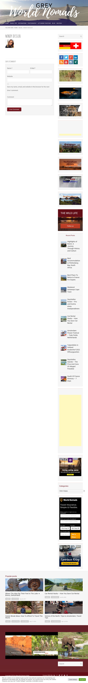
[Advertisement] (70, 420)
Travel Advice (55, 597)
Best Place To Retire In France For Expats (73, 277)
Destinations (22, 23)
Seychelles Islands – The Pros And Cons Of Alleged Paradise (73, 364)
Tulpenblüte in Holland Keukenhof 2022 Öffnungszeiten (73, 348)
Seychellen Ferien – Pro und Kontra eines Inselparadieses (73, 304)
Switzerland (15, 599)
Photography (32, 23)
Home (7, 23)
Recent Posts (70, 235)
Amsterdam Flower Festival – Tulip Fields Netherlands (73, 334)
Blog (53, 23)
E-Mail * (32, 68)
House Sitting (15, 621)
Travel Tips (13, 23)
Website (10, 76)
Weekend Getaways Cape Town (73, 289)
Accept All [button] (82, 679)
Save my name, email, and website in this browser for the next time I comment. (28, 88)
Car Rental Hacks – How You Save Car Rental (72, 319)
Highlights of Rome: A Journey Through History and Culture (73, 246)
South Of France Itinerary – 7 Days (73, 378)
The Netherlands (56, 621)
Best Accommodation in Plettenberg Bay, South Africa (73, 263)
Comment (10, 97)
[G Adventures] (70, 467)
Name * (9, 68)
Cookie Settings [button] (73, 679)
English (8, 599)
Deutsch (59, 23)
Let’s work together (44, 23)
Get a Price (74, 535)
